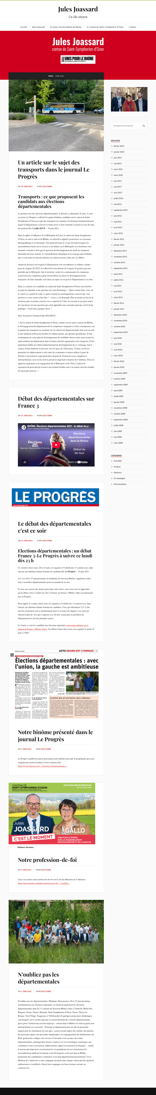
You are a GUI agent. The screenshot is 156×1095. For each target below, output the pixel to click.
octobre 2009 (119, 379)
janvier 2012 (119, 245)
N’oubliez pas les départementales (38, 978)
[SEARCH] (143, 125)
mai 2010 (118, 344)
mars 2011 (118, 297)
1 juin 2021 (26, 991)
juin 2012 (118, 216)
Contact (132, 27)
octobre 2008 (119, 413)
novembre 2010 (120, 320)
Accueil (23, 27)
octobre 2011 (119, 262)
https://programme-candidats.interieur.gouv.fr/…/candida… (44, 883)
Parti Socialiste (120, 484)
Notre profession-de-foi (47, 859)
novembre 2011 (120, 256)
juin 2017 (118, 181)
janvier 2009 (119, 402)
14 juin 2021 (27, 541)
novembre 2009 (120, 373)
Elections (47, 186)
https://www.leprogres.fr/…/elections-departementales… (43, 766)
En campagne (119, 478)
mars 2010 (118, 355)
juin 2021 (118, 157)
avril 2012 (118, 227)
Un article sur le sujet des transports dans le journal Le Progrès (53, 169)
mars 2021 (118, 169)
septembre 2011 (121, 268)
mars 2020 (118, 175)
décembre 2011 (120, 251)
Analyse (117, 466)
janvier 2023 (119, 152)
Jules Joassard (78, 9)
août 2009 (118, 390)
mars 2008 (118, 443)
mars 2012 (118, 233)
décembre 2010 (120, 315)
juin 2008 (118, 431)
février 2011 (119, 303)
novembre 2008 (120, 408)
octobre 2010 (119, 326)
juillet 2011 (118, 280)
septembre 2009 (121, 384)
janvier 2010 (119, 367)
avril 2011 (118, 291)
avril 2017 (118, 192)
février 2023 (119, 146)
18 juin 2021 (27, 186)
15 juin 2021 (27, 416)
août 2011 (118, 274)
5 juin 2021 (26, 749)
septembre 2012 (121, 210)
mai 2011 (118, 285)
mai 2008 (118, 437)
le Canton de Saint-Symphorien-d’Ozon (105, 27)
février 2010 (119, 361)
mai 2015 (118, 204)
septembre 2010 (121, 332)
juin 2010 (118, 338)
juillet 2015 (118, 198)
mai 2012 (118, 221)
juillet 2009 (118, 396)
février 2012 (119, 239)
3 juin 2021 (26, 870)
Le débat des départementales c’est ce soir (54, 527)
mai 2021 (118, 163)
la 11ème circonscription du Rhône (66, 27)
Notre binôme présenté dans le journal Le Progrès (55, 735)
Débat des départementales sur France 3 (56, 402)
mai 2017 (118, 186)
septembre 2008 (121, 419)
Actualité (118, 461)
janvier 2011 (119, 309)
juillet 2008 (118, 425)
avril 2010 (118, 349)
